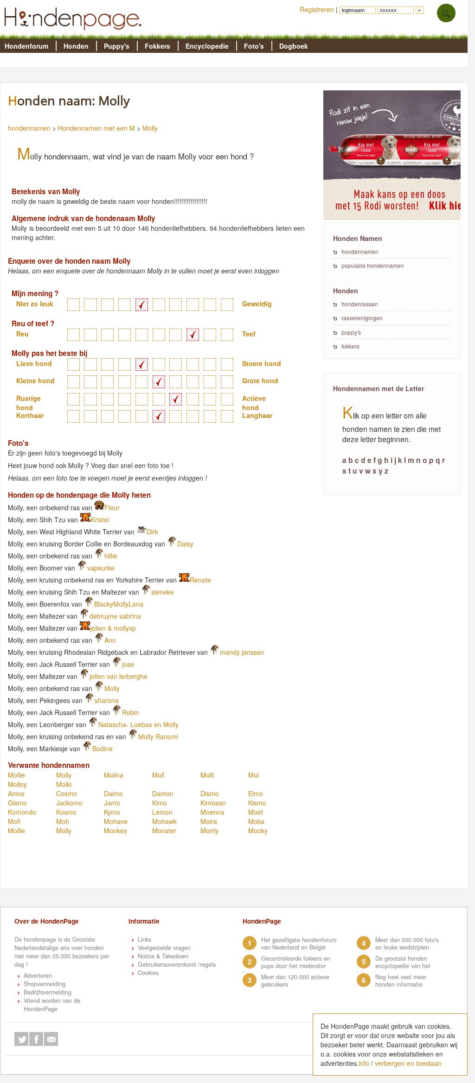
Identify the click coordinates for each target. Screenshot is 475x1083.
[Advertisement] (174, 865)
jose (128, 664)
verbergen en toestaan (408, 1063)
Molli (207, 774)
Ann (110, 640)
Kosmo (66, 812)
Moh (62, 821)
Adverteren (38, 975)
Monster (164, 830)
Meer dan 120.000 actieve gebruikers (295, 980)
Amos (16, 793)
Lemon (162, 812)
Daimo (113, 793)
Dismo (209, 793)
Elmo (255, 793)
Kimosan (213, 802)
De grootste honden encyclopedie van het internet (393, 965)
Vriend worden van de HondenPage (52, 1004)
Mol (253, 774)
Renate (200, 579)
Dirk (152, 531)
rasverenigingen (362, 318)
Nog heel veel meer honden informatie (400, 980)
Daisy (185, 543)
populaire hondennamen (372, 265)
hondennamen (29, 128)
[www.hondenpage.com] (74, 34)
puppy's (351, 332)
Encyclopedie (207, 46)
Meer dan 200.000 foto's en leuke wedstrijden (407, 943)
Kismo (257, 802)
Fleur (112, 507)
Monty (209, 830)
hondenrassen (359, 304)
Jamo (112, 802)
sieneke (162, 591)
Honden (76, 46)
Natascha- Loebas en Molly (138, 724)
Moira (208, 821)
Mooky (258, 830)
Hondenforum (26, 46)
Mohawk (164, 821)
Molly (150, 128)
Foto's (254, 46)
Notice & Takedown (163, 956)
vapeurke (101, 567)
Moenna (212, 812)
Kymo (112, 812)
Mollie (16, 774)
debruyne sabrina (115, 616)
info (364, 1063)
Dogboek (293, 46)
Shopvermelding (44, 984)
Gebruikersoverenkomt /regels (177, 964)
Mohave (116, 821)
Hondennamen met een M (96, 128)
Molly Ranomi (158, 736)
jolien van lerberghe (119, 676)
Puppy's (116, 46)
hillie (110, 555)
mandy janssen (242, 652)
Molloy (17, 784)
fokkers (350, 346)
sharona (107, 700)
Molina (113, 774)
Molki (63, 784)
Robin (130, 712)
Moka (256, 821)
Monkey (115, 830)
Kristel (100, 519)
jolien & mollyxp (113, 628)
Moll (158, 774)
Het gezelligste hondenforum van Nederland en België (298, 943)
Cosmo (66, 793)
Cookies (148, 973)
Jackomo (69, 802)
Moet (255, 812)
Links (144, 939)
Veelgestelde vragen (164, 948)
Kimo (159, 802)
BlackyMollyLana (118, 603)
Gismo (17, 802)
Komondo (22, 812)
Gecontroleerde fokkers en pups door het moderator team (286, 965)
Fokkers (157, 46)
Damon (162, 793)
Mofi (14, 821)
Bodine (102, 748)
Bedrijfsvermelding (47, 992)
